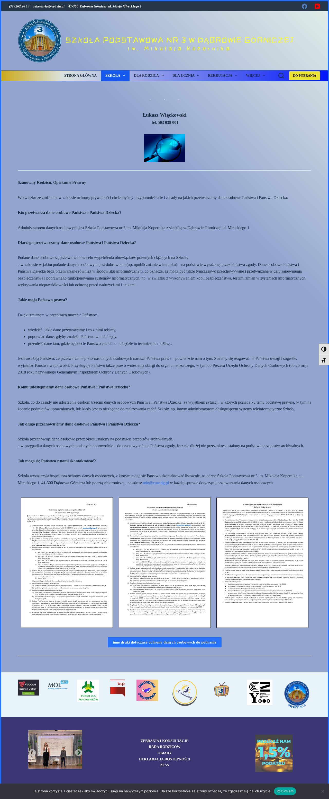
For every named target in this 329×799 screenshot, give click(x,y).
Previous (30, 751)
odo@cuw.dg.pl (156, 483)
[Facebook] (304, 6)
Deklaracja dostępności (164, 759)
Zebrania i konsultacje (164, 741)
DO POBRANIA (304, 75)
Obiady (165, 753)
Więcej (253, 75)
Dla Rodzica (146, 75)
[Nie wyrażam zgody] (322, 791)
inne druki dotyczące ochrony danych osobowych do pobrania (164, 642)
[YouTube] (317, 6)
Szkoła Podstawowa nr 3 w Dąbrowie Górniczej (180, 40)
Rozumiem (285, 791)
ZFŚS (164, 765)
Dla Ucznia (183, 75)
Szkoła (112, 75)
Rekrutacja (220, 75)
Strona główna (80, 75)
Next (77, 751)
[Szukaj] (281, 76)
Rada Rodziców (164, 747)
